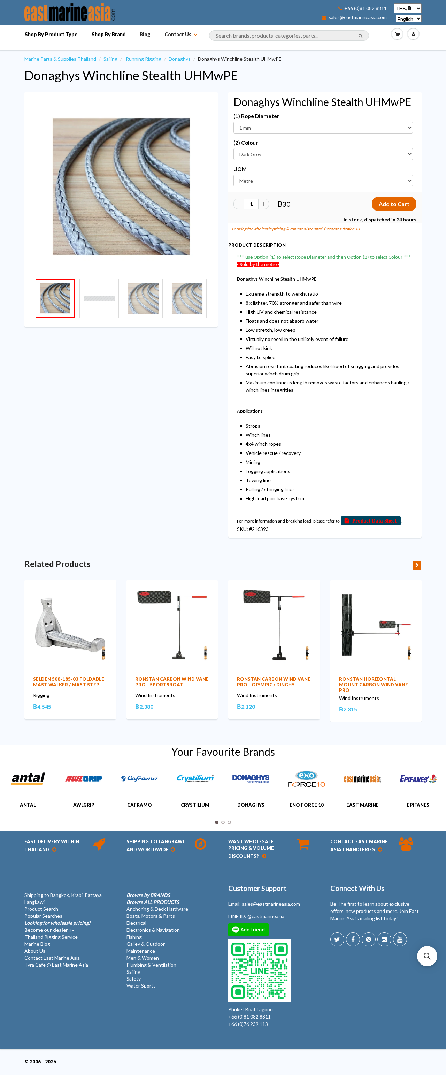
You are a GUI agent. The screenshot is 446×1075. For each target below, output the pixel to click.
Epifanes (418, 805)
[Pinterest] (369, 939)
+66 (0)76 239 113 (248, 1024)
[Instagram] (384, 939)
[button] (427, 956)
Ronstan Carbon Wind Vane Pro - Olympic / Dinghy (273, 681)
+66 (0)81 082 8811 (365, 8)
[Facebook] (353, 939)
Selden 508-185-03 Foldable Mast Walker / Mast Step (68, 681)
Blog (145, 34)
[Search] (360, 35)
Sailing (110, 59)
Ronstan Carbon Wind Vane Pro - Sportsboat (172, 681)
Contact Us (177, 34)
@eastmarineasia (265, 916)
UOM (240, 169)
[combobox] (289, 35)
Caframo (139, 805)
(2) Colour (245, 142)
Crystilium (195, 805)
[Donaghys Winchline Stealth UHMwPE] (121, 187)
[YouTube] (400, 939)
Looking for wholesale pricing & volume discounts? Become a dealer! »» (296, 228)
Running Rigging (143, 59)
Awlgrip (83, 805)
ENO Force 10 (307, 805)
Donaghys (180, 59)
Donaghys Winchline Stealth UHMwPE (131, 75)
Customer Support (257, 888)
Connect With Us (357, 888)
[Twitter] (337, 939)
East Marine (362, 805)
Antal (28, 805)
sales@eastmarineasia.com (358, 17)
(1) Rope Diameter (256, 116)
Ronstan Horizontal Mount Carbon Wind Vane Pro (373, 684)
